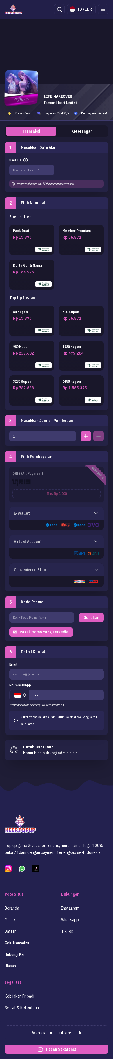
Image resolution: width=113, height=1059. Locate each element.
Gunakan (91, 617)
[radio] (31, 240)
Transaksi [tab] (31, 131)
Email (13, 664)
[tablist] (56, 131)
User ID (15, 160)
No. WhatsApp (20, 685)
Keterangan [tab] (81, 131)
